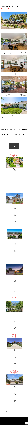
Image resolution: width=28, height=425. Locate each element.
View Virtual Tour (14, 260)
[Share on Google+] (26, 122)
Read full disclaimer (20, 411)
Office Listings (14, 152)
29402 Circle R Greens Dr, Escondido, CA (14, 371)
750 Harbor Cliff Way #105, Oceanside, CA (14, 298)
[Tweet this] (24, 122)
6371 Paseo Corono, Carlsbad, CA (14, 154)
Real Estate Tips (4, 8)
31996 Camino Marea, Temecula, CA (14, 335)
